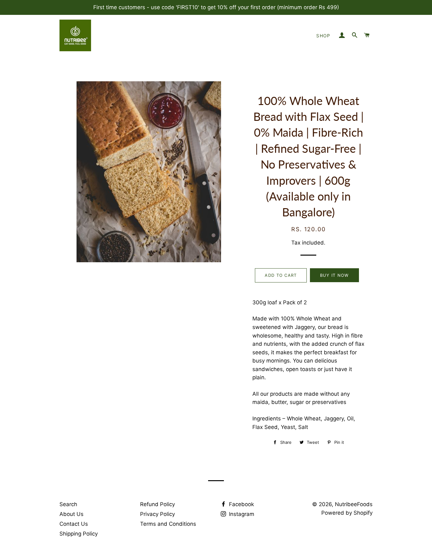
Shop (323, 35)
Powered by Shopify (347, 513)
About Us (71, 514)
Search (68, 504)
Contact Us (73, 524)
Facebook (240, 504)
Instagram (240, 514)
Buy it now (334, 275)
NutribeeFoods (354, 504)
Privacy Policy (157, 514)
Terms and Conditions (168, 524)
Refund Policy (157, 504)
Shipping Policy (78, 533)
